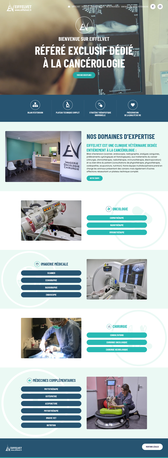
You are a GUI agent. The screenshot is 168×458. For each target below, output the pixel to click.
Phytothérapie (51, 389)
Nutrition (51, 425)
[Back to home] (18, 6)
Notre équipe (94, 178)
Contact (124, 6)
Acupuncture (51, 403)
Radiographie (51, 287)
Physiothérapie (51, 410)
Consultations (117, 335)
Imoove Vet (51, 418)
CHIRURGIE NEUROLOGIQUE (117, 349)
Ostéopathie (51, 396)
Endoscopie (51, 294)
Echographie (51, 280)
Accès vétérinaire (140, 6)
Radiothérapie (117, 225)
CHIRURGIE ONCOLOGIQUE (116, 342)
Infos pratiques (113, 6)
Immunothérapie (116, 232)
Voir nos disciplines (84, 75)
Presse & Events (98, 6)
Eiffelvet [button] (76, 6)
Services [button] (85, 6)
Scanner (51, 273)
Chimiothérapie (117, 217)
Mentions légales (152, 447)
